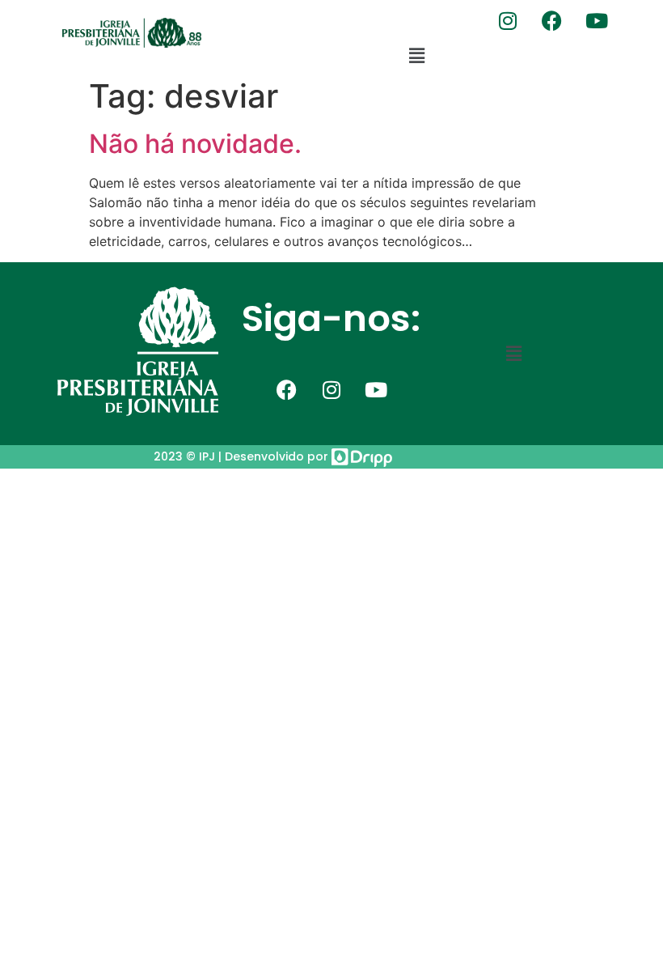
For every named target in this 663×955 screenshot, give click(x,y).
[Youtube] (596, 20)
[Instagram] (508, 20)
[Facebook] (552, 20)
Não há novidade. (195, 143)
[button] (416, 55)
